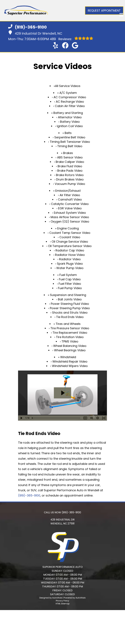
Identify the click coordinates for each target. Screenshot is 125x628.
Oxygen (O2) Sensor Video (70, 221)
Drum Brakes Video (70, 179)
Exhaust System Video (70, 213)
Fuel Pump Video (70, 288)
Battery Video (70, 122)
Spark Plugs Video (70, 264)
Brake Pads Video (70, 171)
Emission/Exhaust (68, 191)
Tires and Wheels (68, 324)
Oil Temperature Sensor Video (70, 246)
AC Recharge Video (70, 102)
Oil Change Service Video (70, 242)
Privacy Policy (62, 600)
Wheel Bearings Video (70, 350)
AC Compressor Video (70, 97)
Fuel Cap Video (70, 279)
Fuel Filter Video (70, 284)
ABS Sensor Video (70, 157)
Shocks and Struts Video (70, 312)
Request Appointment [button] (104, 10)
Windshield (68, 357)
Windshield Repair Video (69, 361)
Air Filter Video (70, 195)
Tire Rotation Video (70, 337)
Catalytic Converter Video (70, 204)
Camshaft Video (70, 199)
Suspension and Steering (68, 295)
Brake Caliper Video (70, 162)
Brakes (68, 153)
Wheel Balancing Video (69, 346)
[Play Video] (21, 418)
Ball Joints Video (70, 299)
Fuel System (68, 275)
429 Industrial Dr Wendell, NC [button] (38, 33)
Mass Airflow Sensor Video (70, 217)
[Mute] (91, 418)
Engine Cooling (68, 228)
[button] (55, 45)
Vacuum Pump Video (70, 184)
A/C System (68, 93)
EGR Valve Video (70, 208)
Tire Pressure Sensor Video (69, 328)
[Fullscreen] (104, 418)
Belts (68, 133)
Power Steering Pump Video (70, 308)
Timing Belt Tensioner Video (70, 142)
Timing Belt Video (69, 146)
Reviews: (61, 39)
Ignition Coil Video (70, 126)
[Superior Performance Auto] (26, 10)
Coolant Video (69, 237)
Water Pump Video (69, 268)
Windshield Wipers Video (70, 366)
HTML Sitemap (62, 603)
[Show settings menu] (98, 418)
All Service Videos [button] (67, 86)
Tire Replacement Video (70, 333)
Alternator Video (70, 117)
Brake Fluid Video (70, 166)
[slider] (56, 418)
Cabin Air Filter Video (70, 106)
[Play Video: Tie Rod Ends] (62, 392)
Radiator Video (70, 259)
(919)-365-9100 (29, 495)
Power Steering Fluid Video (70, 304)
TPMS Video (70, 341)
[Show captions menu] (85, 418)
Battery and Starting (68, 113)
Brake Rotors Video (70, 175)
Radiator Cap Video (70, 250)
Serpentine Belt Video (69, 137)
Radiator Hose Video (70, 255)
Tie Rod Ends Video (70, 317)
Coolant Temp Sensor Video (69, 233)
